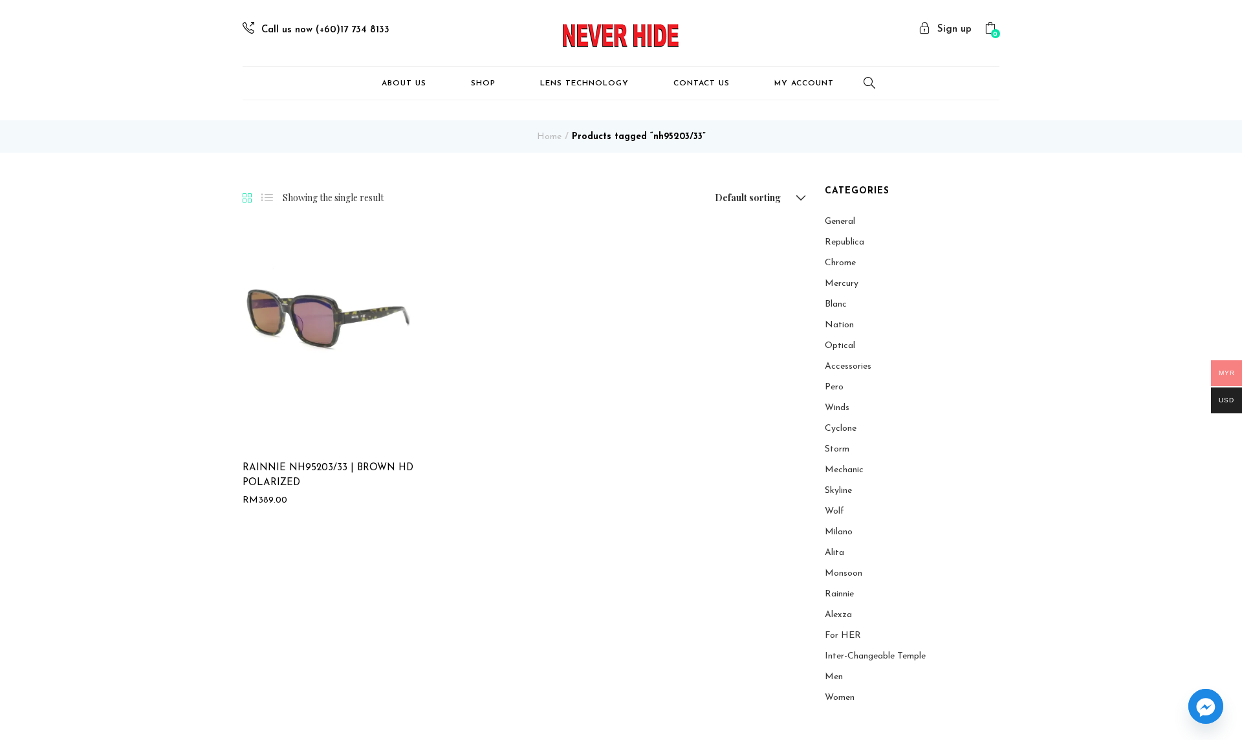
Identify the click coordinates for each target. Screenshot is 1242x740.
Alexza (838, 615)
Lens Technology (584, 83)
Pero (834, 387)
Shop (483, 83)
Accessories (848, 366)
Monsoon (843, 573)
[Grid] (247, 199)
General (840, 221)
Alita (834, 553)
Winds (837, 408)
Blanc (836, 304)
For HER (843, 635)
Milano (839, 532)
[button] (992, 30)
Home (549, 137)
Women (840, 697)
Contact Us (701, 83)
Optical (840, 346)
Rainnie (839, 594)
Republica (844, 242)
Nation (839, 325)
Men (834, 677)
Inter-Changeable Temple (875, 656)
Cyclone (840, 428)
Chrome (840, 263)
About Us (404, 83)
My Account (804, 83)
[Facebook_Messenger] (1205, 706)
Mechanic (844, 470)
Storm (837, 449)
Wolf (834, 511)
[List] (267, 198)
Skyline (838, 490)
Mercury (841, 283)
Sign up (954, 29)
